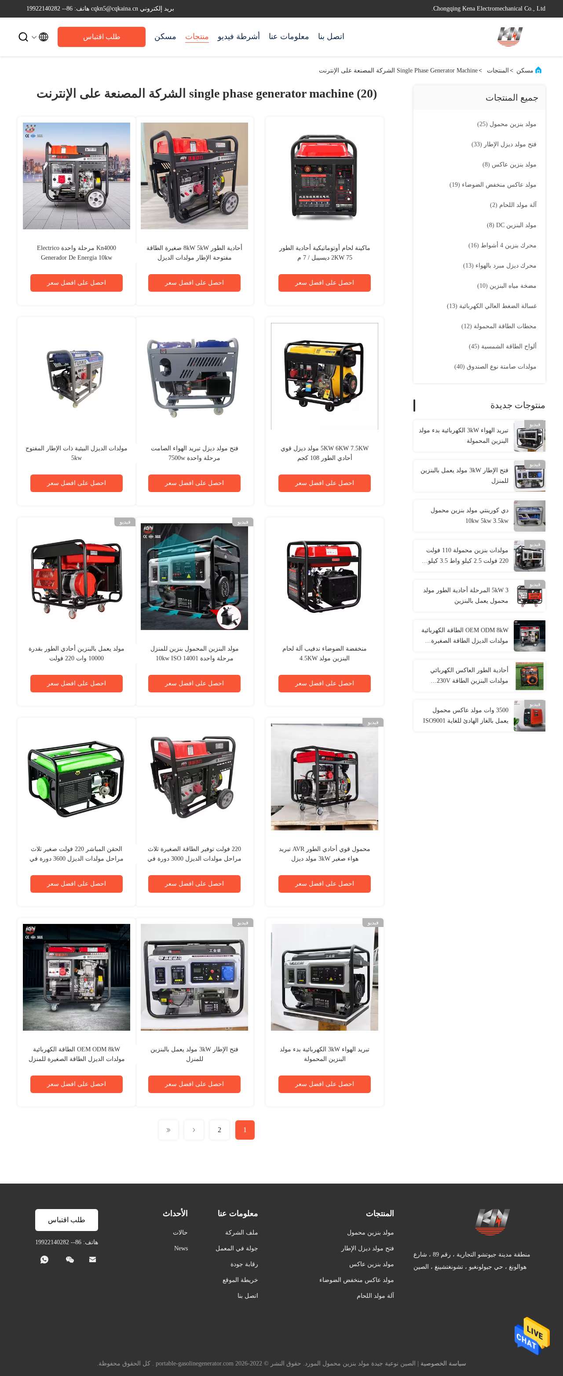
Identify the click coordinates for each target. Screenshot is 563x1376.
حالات (180, 1232)
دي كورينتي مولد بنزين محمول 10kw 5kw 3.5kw (469, 515)
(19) (493, 184)
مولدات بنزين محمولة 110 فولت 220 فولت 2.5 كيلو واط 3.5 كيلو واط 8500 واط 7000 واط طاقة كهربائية (467, 556)
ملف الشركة (241, 1232)
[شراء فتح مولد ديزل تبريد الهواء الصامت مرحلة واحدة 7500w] (194, 376)
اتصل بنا (331, 36)
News (181, 1248)
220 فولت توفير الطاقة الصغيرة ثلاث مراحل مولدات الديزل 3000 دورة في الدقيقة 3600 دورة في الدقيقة (194, 859)
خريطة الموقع (240, 1280)
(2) (513, 205)
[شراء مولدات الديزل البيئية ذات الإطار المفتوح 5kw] (76, 376)
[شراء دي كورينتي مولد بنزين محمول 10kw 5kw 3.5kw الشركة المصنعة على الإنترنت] (529, 516)
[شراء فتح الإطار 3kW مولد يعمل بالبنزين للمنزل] (194, 977)
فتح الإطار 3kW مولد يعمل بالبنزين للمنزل (464, 475)
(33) (504, 144)
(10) (507, 285)
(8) (510, 164)
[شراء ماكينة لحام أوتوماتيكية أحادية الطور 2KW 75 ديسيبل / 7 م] (324, 175)
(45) (503, 346)
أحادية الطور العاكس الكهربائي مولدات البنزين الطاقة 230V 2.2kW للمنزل (469, 676)
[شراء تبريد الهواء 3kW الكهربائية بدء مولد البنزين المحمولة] (324, 977)
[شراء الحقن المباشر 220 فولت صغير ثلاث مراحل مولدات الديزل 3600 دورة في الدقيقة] (76, 776)
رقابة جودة (244, 1264)
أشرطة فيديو (239, 36)
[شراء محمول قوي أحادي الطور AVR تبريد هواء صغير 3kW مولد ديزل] (324, 776)
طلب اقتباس (102, 36)
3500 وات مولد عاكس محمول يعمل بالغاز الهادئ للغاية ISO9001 (465, 715)
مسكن (165, 36)
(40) (495, 366)
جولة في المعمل (237, 1248)
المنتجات (498, 70)
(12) (499, 326)
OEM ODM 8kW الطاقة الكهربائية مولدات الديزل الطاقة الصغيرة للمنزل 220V (464, 636)
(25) (507, 124)
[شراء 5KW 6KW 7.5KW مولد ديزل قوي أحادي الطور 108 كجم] (324, 376)
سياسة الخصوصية (443, 1363)
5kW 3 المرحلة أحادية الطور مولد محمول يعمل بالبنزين (465, 595)
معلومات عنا (289, 36)
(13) (500, 265)
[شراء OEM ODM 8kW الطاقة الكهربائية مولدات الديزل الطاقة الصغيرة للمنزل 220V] (76, 977)
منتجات (197, 36)
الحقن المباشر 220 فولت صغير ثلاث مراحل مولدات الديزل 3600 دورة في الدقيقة (76, 859)
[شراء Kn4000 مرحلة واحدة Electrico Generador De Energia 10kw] (76, 175)
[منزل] (510, 37)
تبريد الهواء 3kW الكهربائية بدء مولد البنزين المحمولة (463, 435)
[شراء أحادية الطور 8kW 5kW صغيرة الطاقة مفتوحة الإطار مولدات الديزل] (194, 175)
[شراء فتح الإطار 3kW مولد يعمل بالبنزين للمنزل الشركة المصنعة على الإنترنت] (529, 476)
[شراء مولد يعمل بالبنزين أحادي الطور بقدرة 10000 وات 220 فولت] (76, 576)
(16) (502, 245)
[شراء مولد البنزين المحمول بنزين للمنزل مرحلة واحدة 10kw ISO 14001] (194, 576)
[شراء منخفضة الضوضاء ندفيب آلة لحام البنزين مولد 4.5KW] (324, 576)
